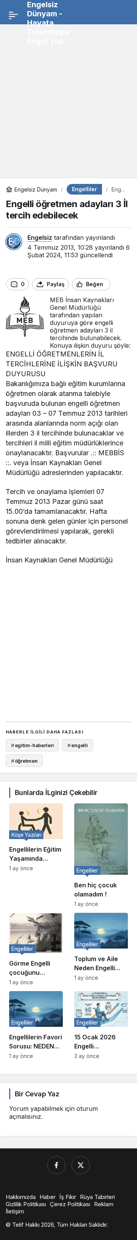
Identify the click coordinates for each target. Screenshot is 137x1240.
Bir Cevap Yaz (37, 1094)
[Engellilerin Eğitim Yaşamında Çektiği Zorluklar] (36, 855)
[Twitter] (81, 1165)
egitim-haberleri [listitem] (32, 745)
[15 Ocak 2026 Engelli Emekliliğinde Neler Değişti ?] (101, 1025)
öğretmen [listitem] (24, 761)
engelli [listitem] (77, 745)
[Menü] (13, 15)
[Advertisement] (68, 98)
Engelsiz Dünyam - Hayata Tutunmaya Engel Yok (48, 23)
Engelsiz (39, 237)
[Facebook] (56, 1165)
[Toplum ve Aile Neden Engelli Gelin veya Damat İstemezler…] (101, 949)
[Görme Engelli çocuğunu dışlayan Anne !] (36, 949)
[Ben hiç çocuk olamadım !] (101, 855)
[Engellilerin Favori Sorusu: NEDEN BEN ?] (36, 1025)
